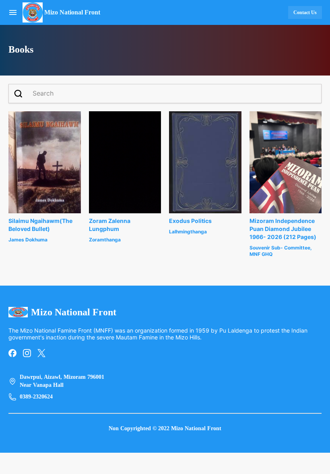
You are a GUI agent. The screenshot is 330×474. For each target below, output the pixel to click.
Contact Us (305, 12)
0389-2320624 (36, 397)
